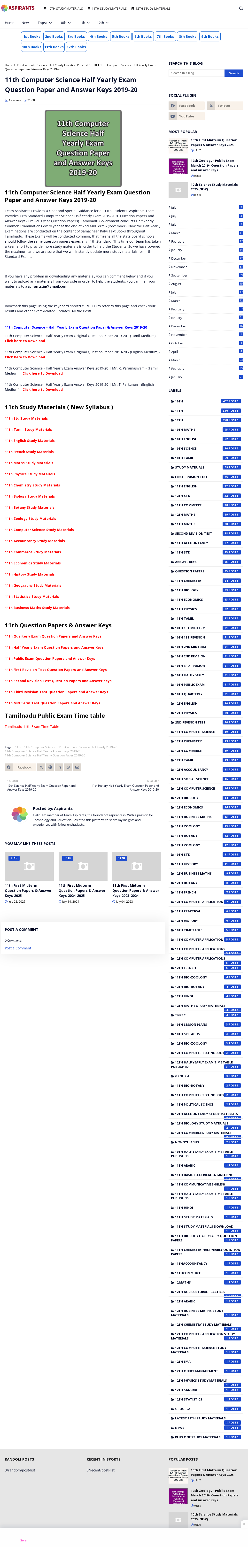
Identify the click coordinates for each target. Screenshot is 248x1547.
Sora (23, 1540)
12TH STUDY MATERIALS (153, 8)
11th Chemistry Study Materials (32, 485)
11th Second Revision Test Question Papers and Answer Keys (58, 680)
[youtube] (187, 116)
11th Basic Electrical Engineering (204, 1176)
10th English (201, 439)
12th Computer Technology (201, 1053)
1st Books (31, 36)
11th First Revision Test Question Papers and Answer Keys (56, 669)
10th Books (31, 47)
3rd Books (76, 36)
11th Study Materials (201, 1217)
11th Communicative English (201, 1185)
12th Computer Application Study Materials (203, 1336)
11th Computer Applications (201, 950)
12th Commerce (201, 750)
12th (201, 420)
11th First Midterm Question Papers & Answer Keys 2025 (28, 890)
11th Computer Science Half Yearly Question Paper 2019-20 (56, 65)
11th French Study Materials (29, 451)
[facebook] (209, 23)
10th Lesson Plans (201, 1024)
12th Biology (201, 798)
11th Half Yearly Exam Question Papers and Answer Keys (54, 647)
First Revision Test (201, 477)
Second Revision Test (201, 533)
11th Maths (201, 524)
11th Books (54, 47)
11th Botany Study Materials (29, 507)
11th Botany (201, 835)
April (206, 351)
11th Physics (201, 609)
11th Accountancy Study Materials (35, 541)
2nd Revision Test (201, 722)
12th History (201, 920)
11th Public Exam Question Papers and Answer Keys (50, 658)
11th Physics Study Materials (30, 474)
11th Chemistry (201, 580)
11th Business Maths (201, 817)
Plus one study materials (201, 1437)
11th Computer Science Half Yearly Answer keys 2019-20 (43, 751)
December (207, 258)
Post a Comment (18, 948)
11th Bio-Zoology (201, 977)
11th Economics (201, 599)
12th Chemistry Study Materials (203, 1325)
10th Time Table (201, 930)
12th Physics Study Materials (201, 1381)
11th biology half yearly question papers (204, 1238)
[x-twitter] (218, 23)
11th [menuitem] (81, 22)
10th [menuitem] (62, 22)
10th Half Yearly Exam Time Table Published (202, 1153)
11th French (201, 892)
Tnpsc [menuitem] (42, 22)
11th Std (201, 552)
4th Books (98, 36)
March (207, 233)
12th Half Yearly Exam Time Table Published (202, 1064)
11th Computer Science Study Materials (39, 529)
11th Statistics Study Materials (32, 596)
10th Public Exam (201, 684)
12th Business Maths (201, 873)
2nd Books (54, 36)
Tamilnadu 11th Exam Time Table (32, 726)
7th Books (165, 36)
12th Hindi (201, 996)
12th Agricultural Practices (201, 1293)
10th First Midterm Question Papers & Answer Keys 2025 (214, 142)
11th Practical (201, 911)
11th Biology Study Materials (30, 496)
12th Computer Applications (201, 959)
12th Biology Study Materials (201, 1124)
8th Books (187, 36)
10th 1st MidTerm (201, 628)
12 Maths (201, 1282)
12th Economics (201, 807)
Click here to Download (25, 341)
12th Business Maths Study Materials (199, 1312)
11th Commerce (201, 505)
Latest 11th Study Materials (201, 1419)
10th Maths (201, 429)
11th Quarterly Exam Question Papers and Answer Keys (53, 636)
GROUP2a (201, 1409)
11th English (201, 486)
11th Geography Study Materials (33, 585)
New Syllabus (201, 1142)
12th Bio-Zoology (201, 1043)
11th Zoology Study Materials (30, 518)
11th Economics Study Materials (33, 563)
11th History (201, 864)
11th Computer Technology (201, 1095)
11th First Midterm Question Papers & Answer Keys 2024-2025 (82, 890)
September (207, 275)
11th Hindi (201, 1207)
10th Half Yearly (201, 675)
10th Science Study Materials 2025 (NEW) (214, 187)
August (207, 284)
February (207, 241)
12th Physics (201, 713)
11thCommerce (201, 1273)
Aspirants (14, 100)
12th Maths (201, 514)
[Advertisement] (124, 1537)
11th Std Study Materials (26, 418)
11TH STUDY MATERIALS (109, 8)
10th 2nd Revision (201, 656)
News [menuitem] (26, 22)
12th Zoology (201, 845)
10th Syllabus (201, 1034)
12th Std (201, 495)
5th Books (121, 36)
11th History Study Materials (30, 574)
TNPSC (201, 1015)
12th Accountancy (201, 769)
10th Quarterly (201, 694)
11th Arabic (201, 1165)
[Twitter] (41, 767)
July (206, 207)
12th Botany (201, 883)
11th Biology (201, 590)
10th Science (201, 448)
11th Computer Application (201, 939)
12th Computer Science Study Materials (199, 1350)
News (201, 1427)
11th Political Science (201, 1104)
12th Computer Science (201, 788)
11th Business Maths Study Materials (37, 607)
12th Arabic (201, 1301)
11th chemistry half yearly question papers (205, 1251)
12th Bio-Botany (201, 987)
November (207, 267)
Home (9, 65)
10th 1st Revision (201, 637)
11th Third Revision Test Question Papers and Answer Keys (56, 692)
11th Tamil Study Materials (28, 429)
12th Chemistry (201, 741)
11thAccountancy (201, 1263)
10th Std (201, 854)
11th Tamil (201, 618)
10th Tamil (201, 458)
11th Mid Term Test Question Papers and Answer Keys (52, 703)
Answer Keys (201, 562)
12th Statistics (201, 1399)
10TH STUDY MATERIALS (65, 8)
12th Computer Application (201, 902)
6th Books (143, 36)
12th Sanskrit (201, 1390)
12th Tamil (201, 760)
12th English (201, 703)
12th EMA (201, 1361)
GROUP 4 (201, 1076)
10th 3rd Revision (201, 665)
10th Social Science (201, 779)
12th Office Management (201, 1371)
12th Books (76, 47)
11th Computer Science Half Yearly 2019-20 (87, 747)
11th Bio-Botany (201, 1085)
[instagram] (225, 23)
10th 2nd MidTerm (201, 647)
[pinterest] (234, 23)
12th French (201, 968)
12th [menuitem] (100, 22)
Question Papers (201, 571)
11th (18, 747)
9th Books (210, 36)
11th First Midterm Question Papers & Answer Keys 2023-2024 (135, 890)
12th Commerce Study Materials (203, 1134)
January (207, 250)
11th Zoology (201, 826)
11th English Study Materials (30, 440)
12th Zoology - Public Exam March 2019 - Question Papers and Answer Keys (215, 165)
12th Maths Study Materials (201, 1006)
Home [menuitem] (9, 22)
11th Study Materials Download (204, 1227)
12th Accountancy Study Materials (206, 1115)
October (206, 343)
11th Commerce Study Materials (33, 552)
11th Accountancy (201, 543)
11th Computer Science (39, 747)
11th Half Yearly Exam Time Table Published (202, 1196)
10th (201, 401)
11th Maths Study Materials (29, 463)
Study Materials (201, 467)
